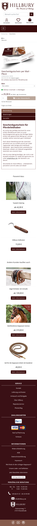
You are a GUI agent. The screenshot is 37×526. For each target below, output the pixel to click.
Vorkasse (18, 437)
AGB (18, 453)
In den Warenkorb (22, 98)
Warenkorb (29, 22)
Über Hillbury (18, 400)
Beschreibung (7, 111)
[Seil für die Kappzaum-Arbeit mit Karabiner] (18, 351)
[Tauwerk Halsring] (18, 191)
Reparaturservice (18, 404)
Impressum (18, 460)
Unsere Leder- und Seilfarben (18, 468)
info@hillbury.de (12, 158)
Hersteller (6, 118)
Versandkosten (22, 94)
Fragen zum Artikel (6, 105)
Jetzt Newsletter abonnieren (18, 472)
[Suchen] (31, 14)
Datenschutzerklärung (18, 456)
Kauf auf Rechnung (18, 433)
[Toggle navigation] (3, 28)
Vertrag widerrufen (18, 477)
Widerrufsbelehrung (18, 449)
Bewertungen (7, 114)
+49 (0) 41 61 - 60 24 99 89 (21, 494)
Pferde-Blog (18, 408)
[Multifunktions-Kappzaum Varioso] (18, 314)
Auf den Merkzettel (7, 101)
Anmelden (6, 23)
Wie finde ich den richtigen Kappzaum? (18, 464)
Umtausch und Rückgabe (18, 396)
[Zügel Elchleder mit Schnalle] (18, 277)
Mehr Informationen (18, 212)
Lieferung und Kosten (19, 392)
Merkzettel (18, 23)
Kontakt (18, 388)
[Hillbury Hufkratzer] (18, 228)
